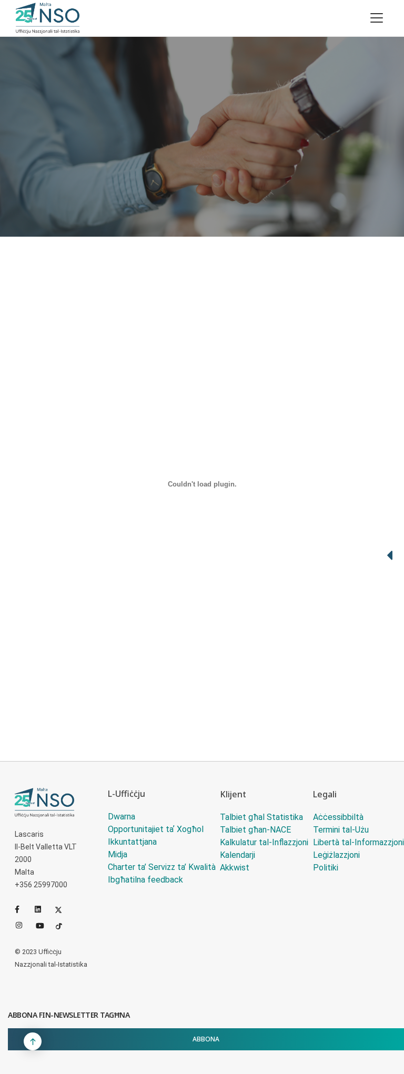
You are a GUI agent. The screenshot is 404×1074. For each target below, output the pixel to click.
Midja (117, 854)
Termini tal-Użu (341, 830)
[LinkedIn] (42, 909)
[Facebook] (23, 909)
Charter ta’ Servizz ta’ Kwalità (162, 867)
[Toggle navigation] (376, 17)
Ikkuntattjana (132, 842)
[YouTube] (44, 925)
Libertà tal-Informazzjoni (358, 842)
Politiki (325, 868)
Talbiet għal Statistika (261, 817)
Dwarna (121, 817)
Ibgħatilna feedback (145, 880)
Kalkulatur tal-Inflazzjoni (264, 842)
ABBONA (206, 1039)
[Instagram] (24, 925)
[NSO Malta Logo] (47, 18)
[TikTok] (64, 925)
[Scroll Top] (33, 1041)
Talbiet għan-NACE (255, 830)
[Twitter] (62, 909)
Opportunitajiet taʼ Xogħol (156, 829)
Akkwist (234, 868)
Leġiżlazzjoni (336, 855)
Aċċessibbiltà (338, 817)
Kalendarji (237, 855)
